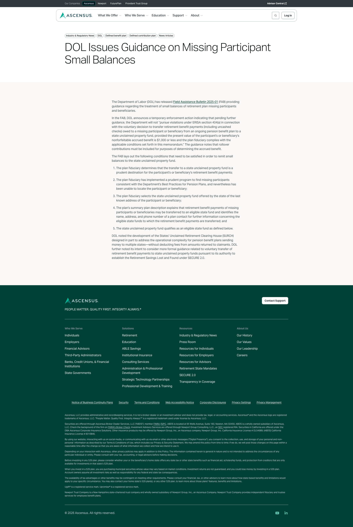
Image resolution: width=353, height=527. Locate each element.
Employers (72, 342)
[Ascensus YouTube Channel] (277, 513)
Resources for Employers (196, 355)
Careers (242, 355)
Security (124, 402)
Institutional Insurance (137, 355)
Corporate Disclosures (213, 402)
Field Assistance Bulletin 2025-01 (195, 102)
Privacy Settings (241, 402)
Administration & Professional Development (142, 371)
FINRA (157, 423)
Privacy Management (269, 402)
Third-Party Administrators (83, 355)
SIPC (163, 423)
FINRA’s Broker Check (119, 427)
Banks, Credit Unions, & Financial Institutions (87, 364)
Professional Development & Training (147, 386)
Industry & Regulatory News (198, 335)
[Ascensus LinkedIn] (286, 513)
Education (129, 342)
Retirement (129, 335)
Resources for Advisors (195, 362)
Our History (244, 335)
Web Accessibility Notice (179, 402)
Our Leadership (247, 349)
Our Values (244, 342)
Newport (102, 3)
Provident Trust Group (136, 3)
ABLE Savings (131, 349)
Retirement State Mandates (198, 368)
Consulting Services (135, 362)
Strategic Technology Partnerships (146, 379)
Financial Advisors (77, 349)
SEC (220, 427)
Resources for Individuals (196, 349)
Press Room (187, 342)
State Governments (78, 373)
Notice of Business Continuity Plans (92, 402)
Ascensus (89, 3)
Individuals (72, 335)
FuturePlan (115, 3)
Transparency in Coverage (197, 382)
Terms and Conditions (147, 402)
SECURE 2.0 (187, 375)
